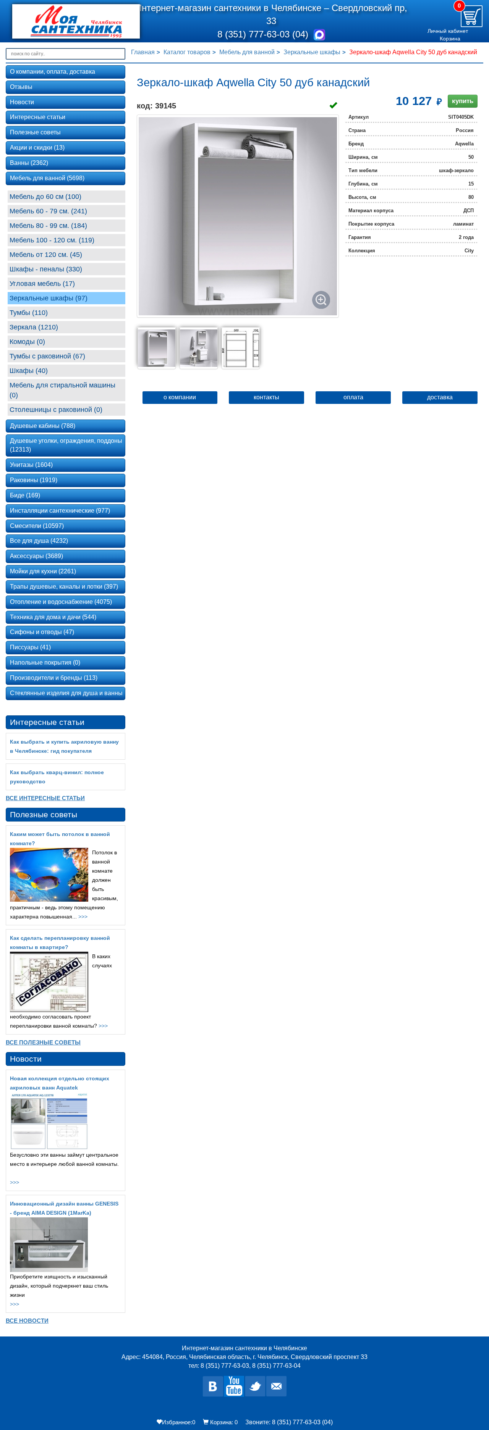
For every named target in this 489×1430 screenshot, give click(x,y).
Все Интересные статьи (45, 798)
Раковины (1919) (33, 480)
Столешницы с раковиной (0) (56, 409)
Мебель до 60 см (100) (45, 196)
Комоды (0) (27, 341)
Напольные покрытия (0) (45, 662)
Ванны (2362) (29, 163)
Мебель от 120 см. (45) (46, 254)
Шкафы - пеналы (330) (46, 269)
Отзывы (21, 87)
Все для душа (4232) (39, 540)
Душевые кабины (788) (42, 426)
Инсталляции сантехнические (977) (60, 510)
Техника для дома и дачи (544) (53, 617)
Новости (22, 102)
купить (462, 101)
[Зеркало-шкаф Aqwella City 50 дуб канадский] (238, 216)
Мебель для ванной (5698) (47, 178)
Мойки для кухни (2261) (43, 571)
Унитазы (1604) (31, 465)
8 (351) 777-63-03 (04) (264, 34)
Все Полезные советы (43, 1042)
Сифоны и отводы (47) (42, 632)
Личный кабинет (447, 31)
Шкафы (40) (29, 370)
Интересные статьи (37, 117)
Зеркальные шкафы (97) (48, 298)
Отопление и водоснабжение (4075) (61, 602)
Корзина (450, 39)
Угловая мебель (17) (42, 283)
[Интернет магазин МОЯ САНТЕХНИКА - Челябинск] (66, 21)
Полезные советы (35, 132)
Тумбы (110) (29, 312)
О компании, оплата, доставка (52, 71)
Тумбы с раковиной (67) (47, 356)
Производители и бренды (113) (53, 678)
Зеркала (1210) (34, 327)
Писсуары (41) (30, 647)
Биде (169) (25, 495)
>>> (82, 917)
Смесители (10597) (37, 526)
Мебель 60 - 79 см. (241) (48, 211)
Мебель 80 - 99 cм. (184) (48, 225)
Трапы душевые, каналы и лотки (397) (64, 586)
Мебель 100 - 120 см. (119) (52, 240)
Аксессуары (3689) (36, 556)
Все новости (27, 1320)
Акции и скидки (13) (37, 147)
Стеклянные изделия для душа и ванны (66, 693)
